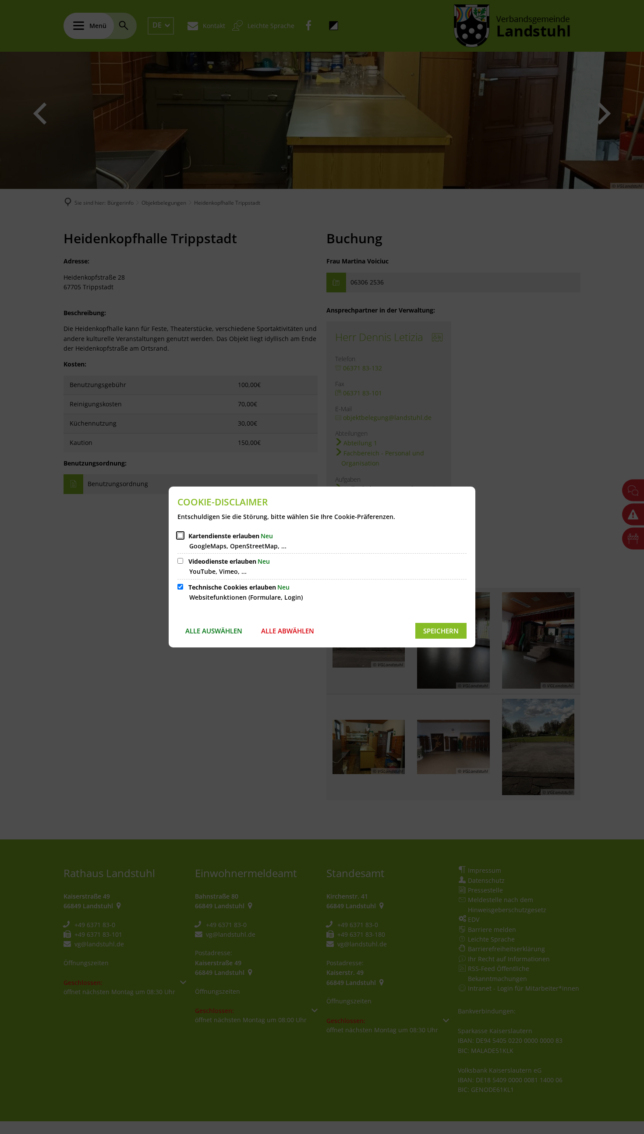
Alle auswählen (213, 630)
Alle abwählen (287, 630)
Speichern (441, 630)
